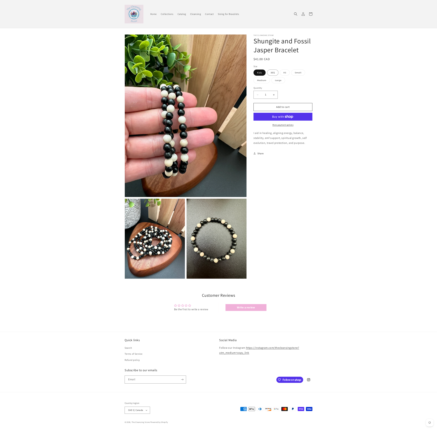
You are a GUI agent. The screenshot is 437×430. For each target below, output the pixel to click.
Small (300, 73)
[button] (295, 14)
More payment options (282, 125)
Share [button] (260, 153)
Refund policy (132, 359)
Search (128, 347)
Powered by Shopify (159, 422)
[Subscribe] (182, 380)
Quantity (257, 88)
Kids (259, 72)
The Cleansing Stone (141, 422)
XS (286, 73)
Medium (263, 81)
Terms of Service (134, 353)
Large (280, 81)
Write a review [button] (246, 307)
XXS (273, 72)
